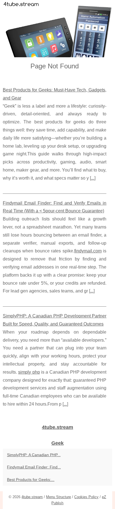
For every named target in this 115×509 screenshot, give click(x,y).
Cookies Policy (86, 497)
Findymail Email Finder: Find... (34, 467)
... (92, 178)
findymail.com (88, 251)
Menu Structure (58, 497)
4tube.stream (32, 497)
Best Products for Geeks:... (30, 479)
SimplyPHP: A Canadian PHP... (34, 455)
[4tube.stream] (57, 28)
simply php (29, 372)
